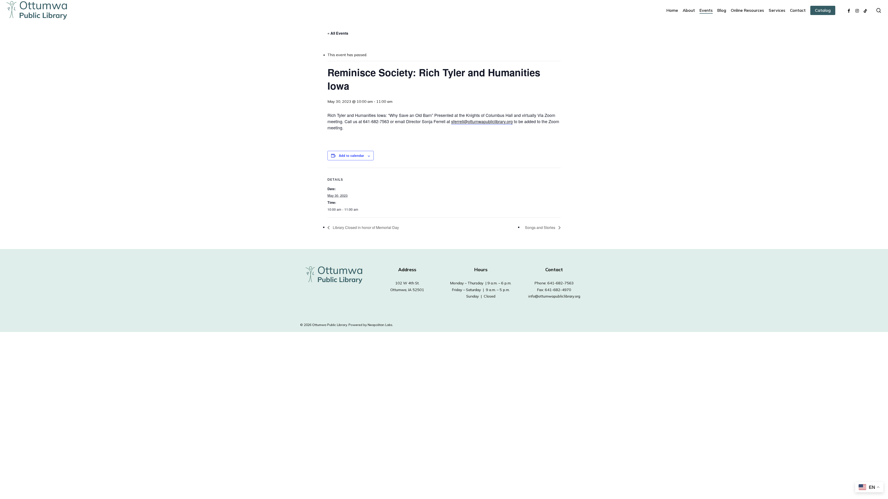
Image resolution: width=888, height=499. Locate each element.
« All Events (337, 33)
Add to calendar (351, 155)
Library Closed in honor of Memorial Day (365, 227)
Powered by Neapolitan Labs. (370, 325)
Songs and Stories (540, 227)
